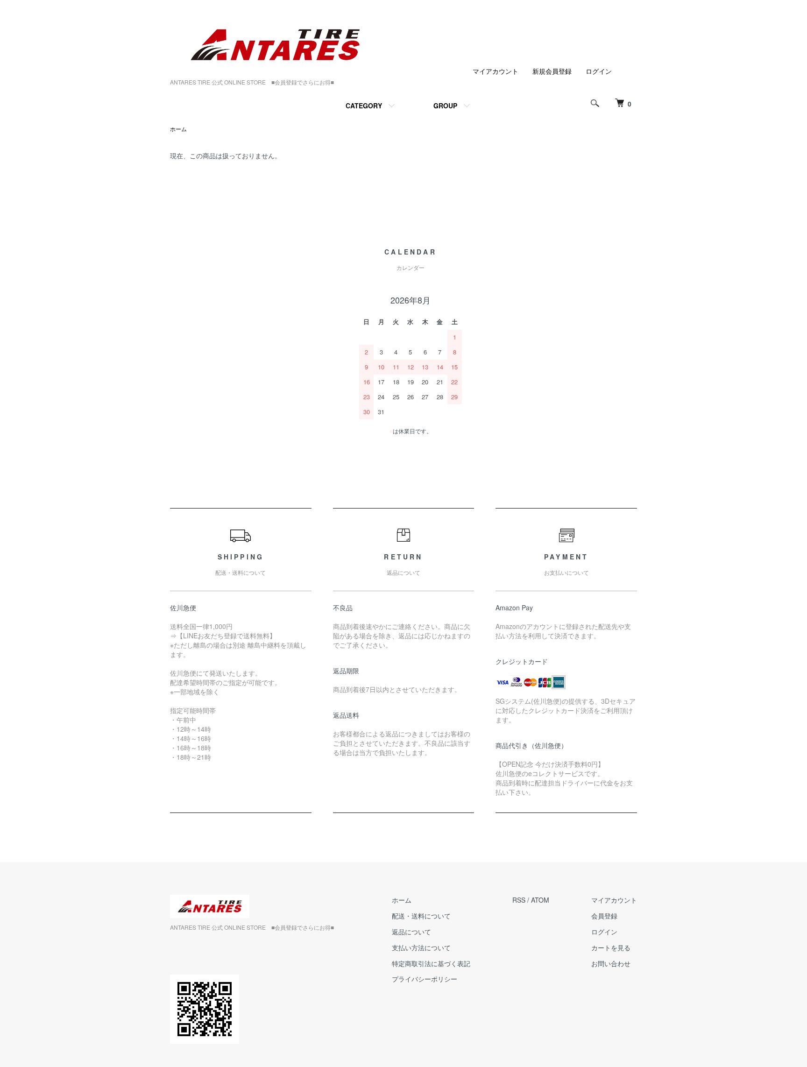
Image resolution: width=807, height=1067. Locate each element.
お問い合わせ (610, 963)
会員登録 (604, 915)
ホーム (178, 129)
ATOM (540, 899)
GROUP (445, 105)
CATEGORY (364, 105)
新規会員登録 (552, 71)
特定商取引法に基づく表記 (431, 963)
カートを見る (610, 947)
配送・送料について (421, 915)
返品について (411, 931)
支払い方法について (421, 947)
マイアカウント (495, 71)
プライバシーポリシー (424, 978)
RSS (518, 899)
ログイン (599, 71)
